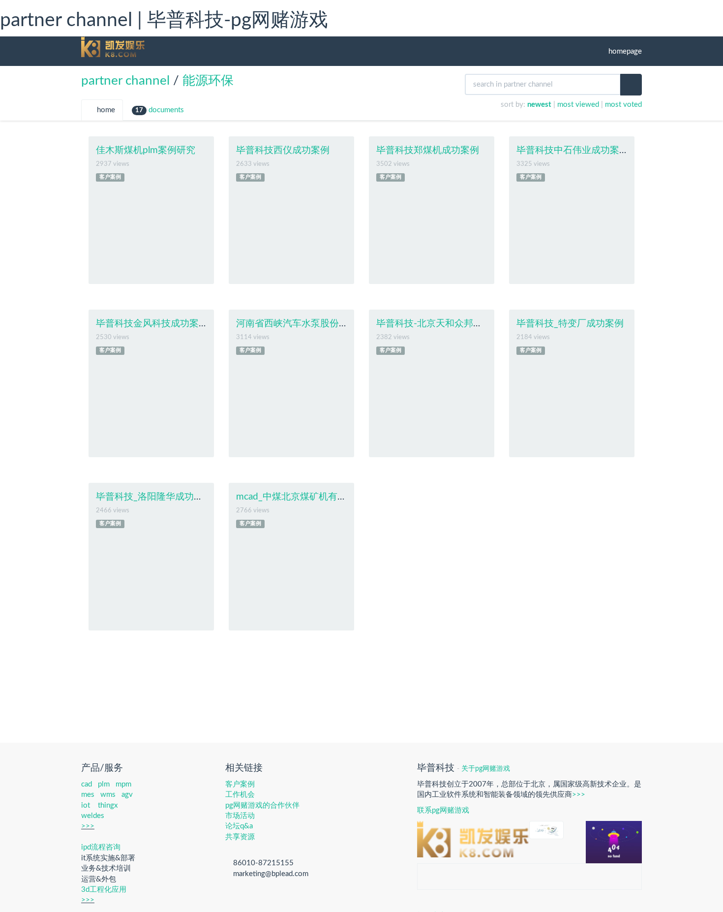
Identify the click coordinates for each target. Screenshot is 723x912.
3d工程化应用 (103, 889)
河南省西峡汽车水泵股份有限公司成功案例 (325, 323)
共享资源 (240, 837)
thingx (108, 805)
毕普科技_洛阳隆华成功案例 (154, 497)
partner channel (125, 80)
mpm (123, 784)
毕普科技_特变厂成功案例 (570, 323)
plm (104, 784)
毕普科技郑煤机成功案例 (427, 150)
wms (108, 794)
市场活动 (240, 815)
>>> (87, 826)
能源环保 (208, 80)
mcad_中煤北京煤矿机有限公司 (300, 497)
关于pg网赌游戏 (485, 768)
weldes (92, 815)
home (105, 110)
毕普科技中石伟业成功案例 (572, 150)
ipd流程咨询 (100, 847)
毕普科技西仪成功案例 (283, 150)
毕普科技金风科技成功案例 (152, 323)
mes (87, 794)
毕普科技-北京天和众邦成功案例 (443, 323)
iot (85, 805)
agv (127, 794)
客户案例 (110, 177)
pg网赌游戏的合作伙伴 (262, 805)
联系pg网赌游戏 (443, 810)
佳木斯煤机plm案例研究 (145, 150)
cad (86, 784)
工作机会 (240, 794)
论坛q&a (239, 826)
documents (159, 110)
